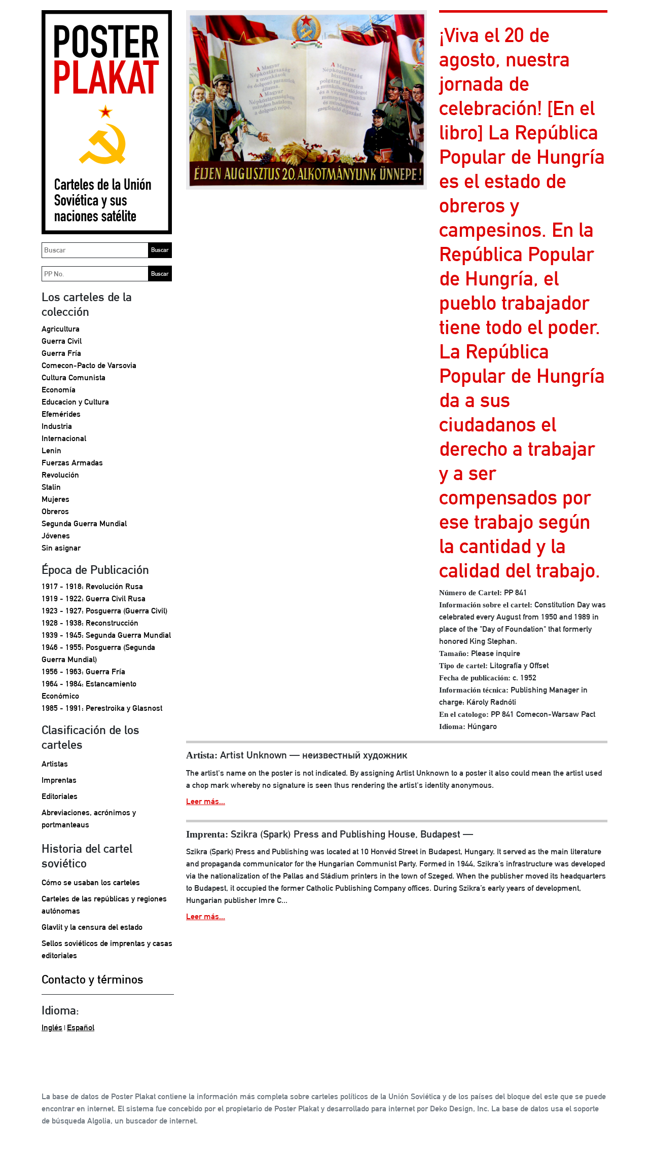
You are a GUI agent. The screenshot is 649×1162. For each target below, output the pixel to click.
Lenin (51, 450)
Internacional (64, 438)
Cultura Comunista (73, 377)
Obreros (55, 511)
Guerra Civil (62, 341)
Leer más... (205, 801)
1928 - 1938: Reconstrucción (90, 623)
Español (80, 1027)
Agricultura (61, 329)
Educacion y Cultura (75, 402)
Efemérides (61, 414)
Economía (59, 389)
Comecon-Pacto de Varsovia (89, 365)
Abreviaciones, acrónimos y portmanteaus (89, 818)
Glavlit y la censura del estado (92, 927)
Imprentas (59, 780)
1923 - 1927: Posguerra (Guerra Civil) (104, 610)
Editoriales (60, 796)
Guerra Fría (61, 353)
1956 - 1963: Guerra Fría (83, 671)
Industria (57, 426)
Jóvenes (56, 535)
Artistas (55, 764)
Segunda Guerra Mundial (84, 523)
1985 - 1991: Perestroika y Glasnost (102, 708)
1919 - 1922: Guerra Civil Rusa (94, 598)
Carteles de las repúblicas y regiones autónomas (104, 905)
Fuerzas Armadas (72, 462)
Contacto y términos (92, 979)
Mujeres (55, 499)
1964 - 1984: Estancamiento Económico (89, 690)
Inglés (52, 1027)
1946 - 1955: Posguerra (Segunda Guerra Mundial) (98, 653)
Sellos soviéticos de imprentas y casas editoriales (107, 949)
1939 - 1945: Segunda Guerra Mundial (106, 635)
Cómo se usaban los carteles (91, 882)
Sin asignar (61, 548)
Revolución (60, 475)
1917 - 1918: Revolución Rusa (92, 586)
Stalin (51, 487)
